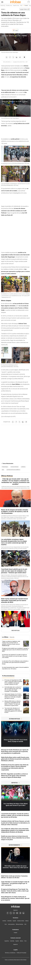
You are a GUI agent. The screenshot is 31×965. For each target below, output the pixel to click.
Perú (6, 924)
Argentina (6, 941)
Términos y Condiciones (10, 952)
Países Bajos (5, 466)
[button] (2, 2)
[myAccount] (28, 2)
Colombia (9, 920)
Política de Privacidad (21, 952)
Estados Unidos (20, 920)
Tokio (19, 5)
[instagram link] (14, 913)
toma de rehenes (14, 466)
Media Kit (15, 944)
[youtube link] (17, 913)
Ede (3, 469)
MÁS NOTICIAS (16, 630)
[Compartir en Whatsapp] (6, 57)
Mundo (3, 9)
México (27, 920)
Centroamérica (11, 924)
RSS (25, 924)
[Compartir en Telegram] (20, 57)
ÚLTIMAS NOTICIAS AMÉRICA (13, 469)
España (14, 920)
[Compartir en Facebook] (10, 57)
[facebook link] (7, 913)
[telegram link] (20, 913)
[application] (15, 42)
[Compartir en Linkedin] (16, 57)
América (4, 920)
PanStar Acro (7, 5)
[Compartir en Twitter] (13, 57)
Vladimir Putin (14, 5)
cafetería (23, 466)
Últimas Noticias (19, 924)
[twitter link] (11, 913)
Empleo (15, 932)
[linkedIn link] (23, 913)
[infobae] (15, 2)
